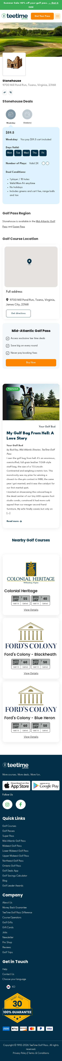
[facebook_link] (7, 804)
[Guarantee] (31, 1008)
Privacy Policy (20, 1053)
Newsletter (7, 937)
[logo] (31, 767)
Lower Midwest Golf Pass (15, 851)
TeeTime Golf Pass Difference (17, 912)
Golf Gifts (7, 922)
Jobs (4, 932)
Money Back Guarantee (14, 907)
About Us (7, 903)
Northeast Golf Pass (12, 861)
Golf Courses (9, 826)
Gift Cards (8, 927)
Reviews (6, 947)
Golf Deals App (10, 871)
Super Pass (8, 836)
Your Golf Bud (47, 427)
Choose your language (14, 979)
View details (31, 609)
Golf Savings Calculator (14, 876)
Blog (4, 881)
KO (13, 987)
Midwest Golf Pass (12, 846)
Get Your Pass (42, 16)
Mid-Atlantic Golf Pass (14, 841)
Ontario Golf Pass (11, 866)
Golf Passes (8, 831)
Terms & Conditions (38, 1053)
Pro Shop (7, 942)
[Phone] (11, 92)
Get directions (18, 313)
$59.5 (10, 132)
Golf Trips (7, 952)
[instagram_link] (21, 804)
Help (4, 969)
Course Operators (11, 917)
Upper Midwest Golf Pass (15, 856)
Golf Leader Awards (12, 886)
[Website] (4, 92)
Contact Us (8, 974)
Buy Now (31, 362)
